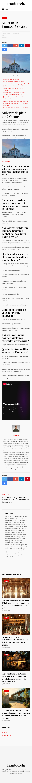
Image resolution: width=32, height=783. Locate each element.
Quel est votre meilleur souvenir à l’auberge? (15, 107)
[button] (5, 9)
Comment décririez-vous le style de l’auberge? (16, 101)
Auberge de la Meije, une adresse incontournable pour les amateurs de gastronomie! (15, 500)
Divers (4, 18)
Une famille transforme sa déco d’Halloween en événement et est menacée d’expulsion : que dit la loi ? (16, 604)
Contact (4, 733)
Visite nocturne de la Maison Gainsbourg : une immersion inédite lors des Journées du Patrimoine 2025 (14, 678)
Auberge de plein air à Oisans (11, 79)
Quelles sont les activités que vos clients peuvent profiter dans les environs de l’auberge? (14, 88)
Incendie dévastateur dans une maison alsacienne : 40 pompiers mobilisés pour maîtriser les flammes (16, 714)
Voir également (6, 161)
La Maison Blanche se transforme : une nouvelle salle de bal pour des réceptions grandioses (15, 641)
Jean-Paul (6, 610)
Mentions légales (7, 735)
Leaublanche (16, 3)
